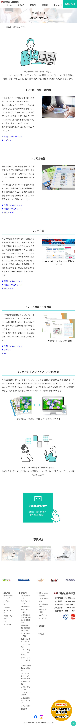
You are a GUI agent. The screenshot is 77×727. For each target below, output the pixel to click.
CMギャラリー (44, 615)
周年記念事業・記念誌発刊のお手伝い (25, 628)
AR (5, 353)
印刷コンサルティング (12, 137)
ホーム (9, 5)
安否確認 (40, 634)
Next (72, 552)
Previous (4, 552)
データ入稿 (42, 618)
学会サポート (25, 607)
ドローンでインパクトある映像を (25, 652)
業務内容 (21, 5)
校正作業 (24, 709)
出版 (5, 621)
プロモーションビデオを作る (25, 660)
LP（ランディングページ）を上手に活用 (25, 676)
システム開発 (25, 706)
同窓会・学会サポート (12, 209)
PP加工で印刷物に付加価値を (26, 668)
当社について (57, 5)
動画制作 (7, 607)
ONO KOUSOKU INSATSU (38, 723)
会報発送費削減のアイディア (25, 700)
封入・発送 (8, 212)
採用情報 (45, 5)
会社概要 (42, 596)
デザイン (7, 140)
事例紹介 (33, 5)
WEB (5, 604)
